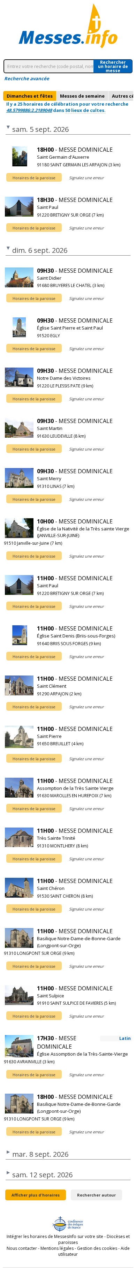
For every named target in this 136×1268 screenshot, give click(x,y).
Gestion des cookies (97, 1248)
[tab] (29, 96)
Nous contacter (22, 1248)
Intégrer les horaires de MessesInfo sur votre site (55, 1236)
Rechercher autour (96, 1195)
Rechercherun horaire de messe (113, 66)
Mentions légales (57, 1248)
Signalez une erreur (86, 177)
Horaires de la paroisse (34, 177)
